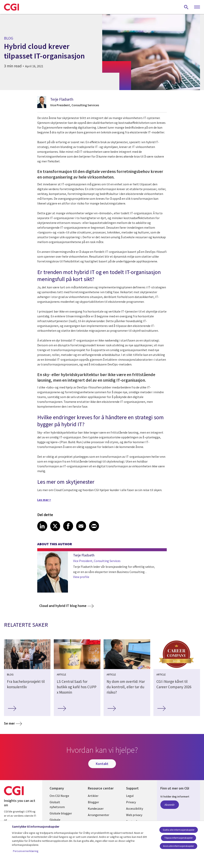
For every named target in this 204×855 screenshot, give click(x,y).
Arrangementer (98, 815)
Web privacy (134, 815)
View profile (81, 577)
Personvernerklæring (25, 851)
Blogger (93, 802)
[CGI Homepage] (11, 7)
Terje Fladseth (61, 99)
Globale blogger (61, 813)
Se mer (9, 723)
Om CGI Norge (59, 796)
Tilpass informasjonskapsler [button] (178, 837)
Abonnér (170, 804)
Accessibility (134, 808)
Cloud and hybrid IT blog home (62, 605)
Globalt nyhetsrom (57, 804)
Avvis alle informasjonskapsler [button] (178, 845)
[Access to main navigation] (197, 7)
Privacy (131, 802)
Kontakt (102, 763)
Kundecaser (96, 808)
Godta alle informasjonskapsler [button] (178, 829)
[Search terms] (186, 7)
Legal (130, 796)
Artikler (93, 796)
